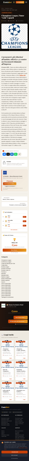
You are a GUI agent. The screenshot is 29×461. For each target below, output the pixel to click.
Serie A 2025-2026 (6, 293)
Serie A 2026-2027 (6, 295)
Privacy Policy (21, 447)
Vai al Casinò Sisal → (21, 317)
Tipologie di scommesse (7, 297)
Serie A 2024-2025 (6, 292)
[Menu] (26, 2)
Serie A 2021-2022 (6, 287)
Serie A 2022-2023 (6, 288)
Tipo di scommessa (19, 423)
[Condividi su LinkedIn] (12, 154)
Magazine (17, 433)
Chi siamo (17, 432)
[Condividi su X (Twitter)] (8, 154)
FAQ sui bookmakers (19, 436)
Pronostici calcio (18, 419)
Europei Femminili (6, 268)
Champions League (8, 8)
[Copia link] (19, 154)
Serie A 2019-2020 (6, 283)
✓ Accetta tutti (14, 452)
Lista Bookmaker (20, 2)
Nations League (5, 277)
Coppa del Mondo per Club (8, 263)
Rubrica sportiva (5, 280)
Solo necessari (14, 455)
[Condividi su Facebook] (4, 154)
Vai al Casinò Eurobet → (9, 183)
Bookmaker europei (5, 418)
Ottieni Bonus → (14, 250)
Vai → (25, 216)
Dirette (16, 425)
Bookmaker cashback (19, 439)
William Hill (22, 75)
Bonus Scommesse (19, 430)
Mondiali (3, 273)
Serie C (2, 433)
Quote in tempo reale (19, 422)
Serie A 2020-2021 (6, 285)
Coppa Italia (4, 265)
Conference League (6, 261)
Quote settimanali (18, 420)
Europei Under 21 (5, 270)
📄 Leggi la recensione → (9, 186)
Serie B (2, 432)
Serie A (3, 282)
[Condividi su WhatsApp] (15, 154)
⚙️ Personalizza (14, 458)
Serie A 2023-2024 (6, 290)
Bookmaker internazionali (6, 420)
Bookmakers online (5, 423)
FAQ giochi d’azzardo (19, 434)
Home (2, 8)
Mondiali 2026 (5, 275)
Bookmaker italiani (5, 419)
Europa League (5, 266)
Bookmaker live (4, 422)
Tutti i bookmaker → (15, 229)
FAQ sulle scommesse (19, 437)
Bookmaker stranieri (5, 425)
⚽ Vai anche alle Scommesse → (18, 321)
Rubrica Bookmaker (6, 278)
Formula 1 (3, 272)
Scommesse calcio (19, 418)
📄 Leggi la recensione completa (21, 324)
